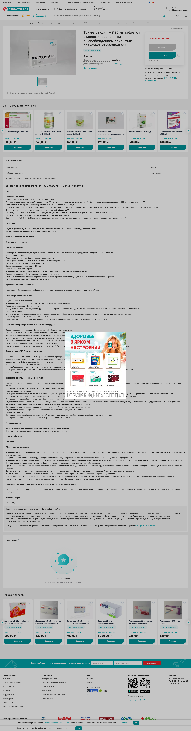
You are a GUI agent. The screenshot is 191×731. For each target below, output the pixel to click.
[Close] (123, 334)
